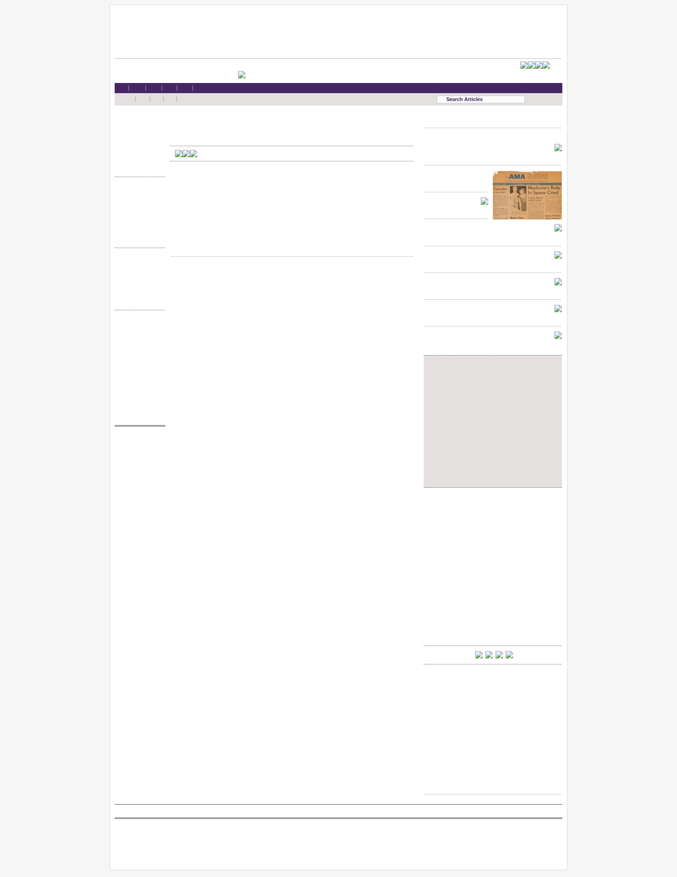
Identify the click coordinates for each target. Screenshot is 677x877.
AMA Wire (138, 443)
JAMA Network (138, 470)
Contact (138, 415)
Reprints (138, 380)
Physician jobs (138, 496)
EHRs (138, 131)
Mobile (138, 335)
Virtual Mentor (138, 487)
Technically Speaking (138, 229)
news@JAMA (138, 478)
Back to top (292, 247)
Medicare (138, 140)
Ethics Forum (138, 202)
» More (138, 167)
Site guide (138, 389)
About (138, 406)
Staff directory (138, 362)
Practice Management (138, 220)
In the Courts (138, 211)
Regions (138, 273)
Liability (138, 149)
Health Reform (138, 122)
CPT (138, 452)
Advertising (138, 371)
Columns (138, 282)
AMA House (138, 158)
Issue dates (138, 264)
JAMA (138, 461)
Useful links (138, 398)
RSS (138, 327)
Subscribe (138, 353)
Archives (138, 291)
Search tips (138, 345)
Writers (138, 300)
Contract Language (138, 193)
